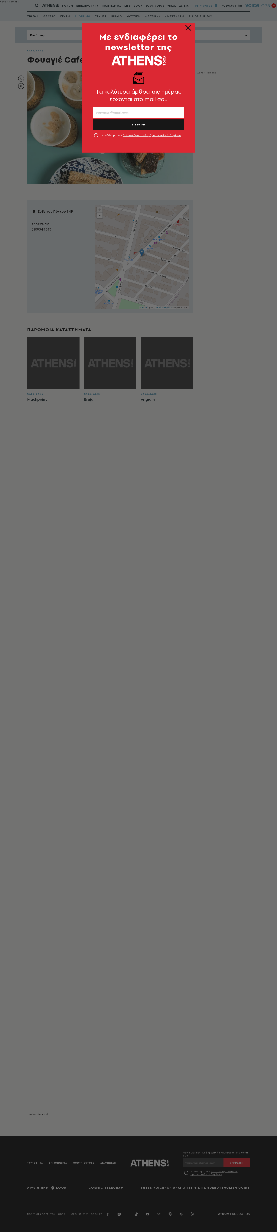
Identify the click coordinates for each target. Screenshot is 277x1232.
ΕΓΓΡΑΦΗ (138, 124)
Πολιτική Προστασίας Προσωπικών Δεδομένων (152, 135)
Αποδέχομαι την (141, 135)
